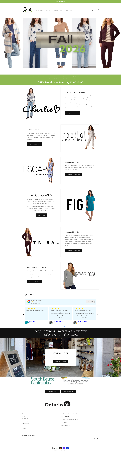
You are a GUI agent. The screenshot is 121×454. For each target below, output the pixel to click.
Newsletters (24, 431)
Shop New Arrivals (60, 60)
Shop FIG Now (41, 215)
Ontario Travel (52, 391)
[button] (42, 10)
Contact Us (24, 426)
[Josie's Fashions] (28, 301)
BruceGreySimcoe (68, 391)
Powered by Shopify (65, 450)
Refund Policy (25, 421)
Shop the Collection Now (74, 174)
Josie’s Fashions (58, 450)
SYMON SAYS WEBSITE (60, 361)
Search (23, 416)
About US (24, 428)
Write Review (90, 301)
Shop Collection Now (73, 113)
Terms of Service (25, 423)
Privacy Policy (25, 418)
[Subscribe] (45, 439)
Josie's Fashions (36, 300)
